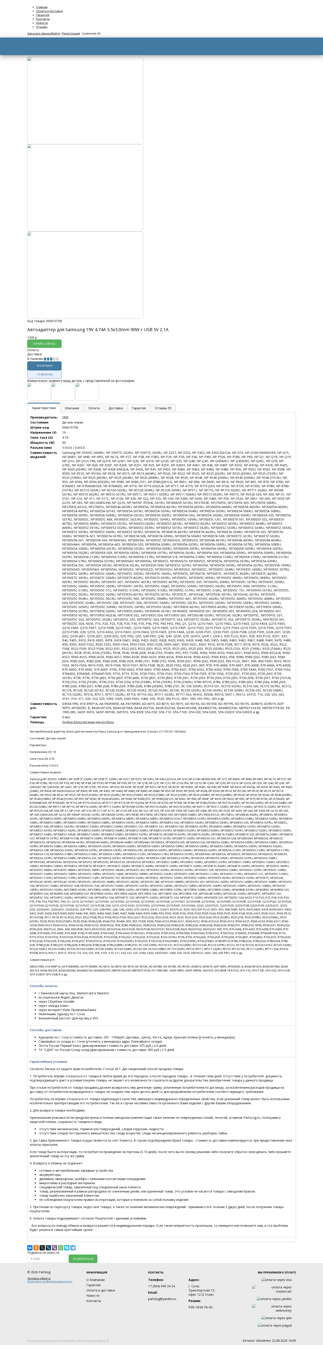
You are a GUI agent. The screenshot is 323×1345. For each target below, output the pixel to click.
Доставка (116, 408)
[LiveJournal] (48, 1247)
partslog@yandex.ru (162, 1299)
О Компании (95, 1280)
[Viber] (54, 1247)
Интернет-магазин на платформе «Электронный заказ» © (68, 1340)
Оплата (94, 408)
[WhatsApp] (60, 1247)
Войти (55, 33)
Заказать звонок (39, 33)
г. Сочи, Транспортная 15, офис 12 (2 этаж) (202, 1290)
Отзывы (41, 27)
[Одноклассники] (36, 1247)
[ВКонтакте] (30, 1247)
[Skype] (66, 1247)
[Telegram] (73, 1247)
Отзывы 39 (163, 408)
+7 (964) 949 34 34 (161, 1286)
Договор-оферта (39, 1278)
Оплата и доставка (49, 11)
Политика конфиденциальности (49, 1281)
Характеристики (44, 408)
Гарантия (42, 15)
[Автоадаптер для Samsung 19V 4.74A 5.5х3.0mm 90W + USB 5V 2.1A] (85, 143)
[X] (42, 1247)
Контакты (43, 19)
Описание (72, 408)
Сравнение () (91, 33)
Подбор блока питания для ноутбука (88, 722)
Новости (42, 23)
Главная (41, 7)
